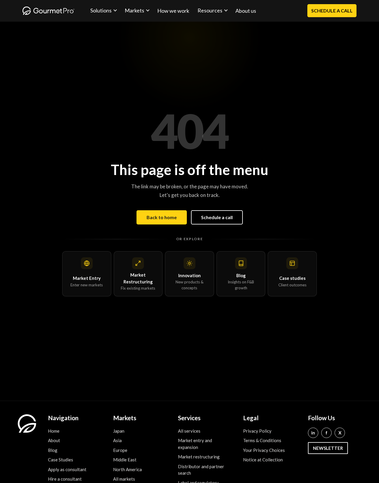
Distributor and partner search (201, 470)
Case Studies (60, 459)
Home (54, 431)
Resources (209, 10)
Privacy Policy (257, 431)
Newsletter (328, 448)
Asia (117, 440)
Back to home (162, 217)
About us (245, 10)
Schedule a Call (332, 10)
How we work (173, 10)
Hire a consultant (65, 479)
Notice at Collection (263, 459)
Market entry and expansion (195, 444)
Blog (52, 450)
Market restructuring (199, 456)
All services (189, 431)
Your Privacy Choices (264, 450)
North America (127, 469)
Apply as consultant (67, 469)
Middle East (124, 459)
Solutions (101, 10)
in (313, 432)
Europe (120, 450)
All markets (124, 479)
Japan (118, 431)
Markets (134, 10)
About (54, 440)
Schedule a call (217, 217)
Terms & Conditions (262, 440)
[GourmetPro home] (48, 11)
